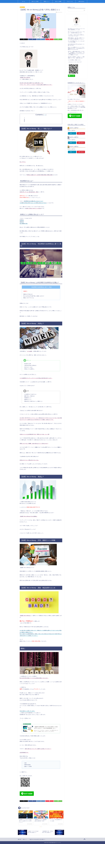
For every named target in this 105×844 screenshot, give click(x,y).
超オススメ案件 (35, 1)
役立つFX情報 (58, 1)
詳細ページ (72, 133)
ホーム (23, 1)
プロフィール (70, 1)
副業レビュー (47, 1)
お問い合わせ (81, 1)
